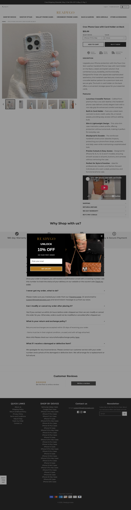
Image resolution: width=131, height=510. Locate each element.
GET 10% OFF (46, 269)
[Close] (101, 236)
